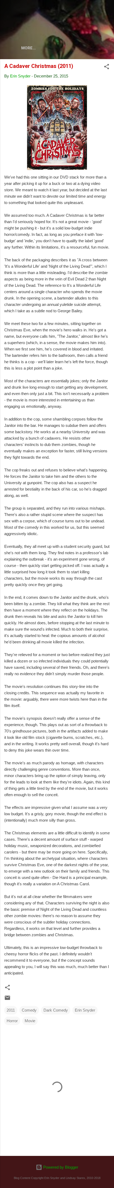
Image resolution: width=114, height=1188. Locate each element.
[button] (106, 67)
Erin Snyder (85, 1010)
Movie (30, 1020)
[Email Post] (7, 999)
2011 (11, 1010)
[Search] (106, 11)
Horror (12, 1020)
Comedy (29, 1010)
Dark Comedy (55, 1010)
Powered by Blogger (60, 1167)
